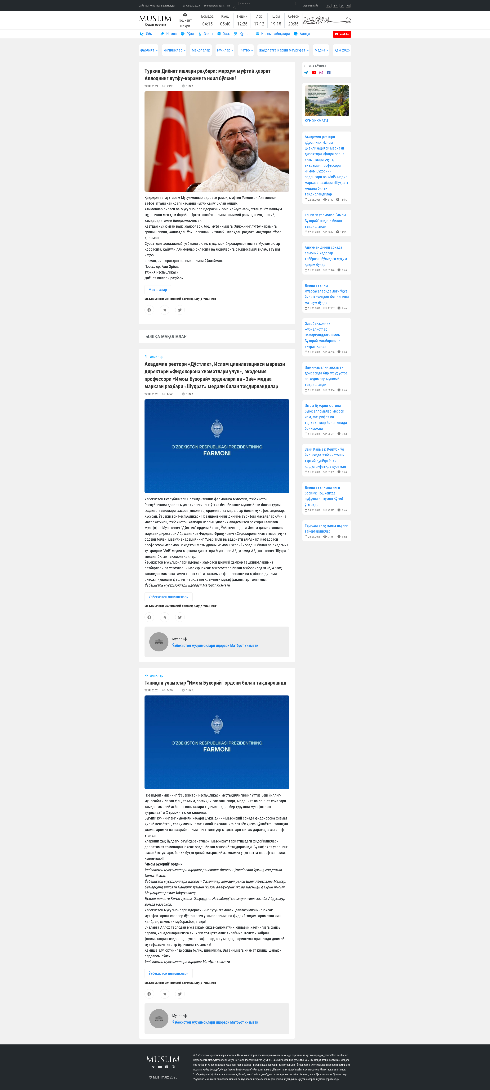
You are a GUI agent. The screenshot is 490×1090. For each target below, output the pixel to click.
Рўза (190, 33)
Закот (208, 33)
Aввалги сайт (310, 5)
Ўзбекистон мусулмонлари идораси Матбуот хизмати (215, 645)
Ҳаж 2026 (342, 50)
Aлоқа (304, 33)
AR (348, 5)
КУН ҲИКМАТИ (316, 120)
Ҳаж (226, 33)
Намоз (171, 33)
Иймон (150, 33)
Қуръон (245, 33)
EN (342, 5)
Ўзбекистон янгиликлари (169, 597)
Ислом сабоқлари (275, 33)
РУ (335, 5)
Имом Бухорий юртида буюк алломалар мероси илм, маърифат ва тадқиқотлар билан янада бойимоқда (326, 417)
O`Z (328, 5)
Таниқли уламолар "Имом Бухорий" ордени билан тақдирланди (325, 221)
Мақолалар (201, 50)
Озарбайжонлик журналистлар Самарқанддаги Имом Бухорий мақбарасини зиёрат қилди (323, 335)
